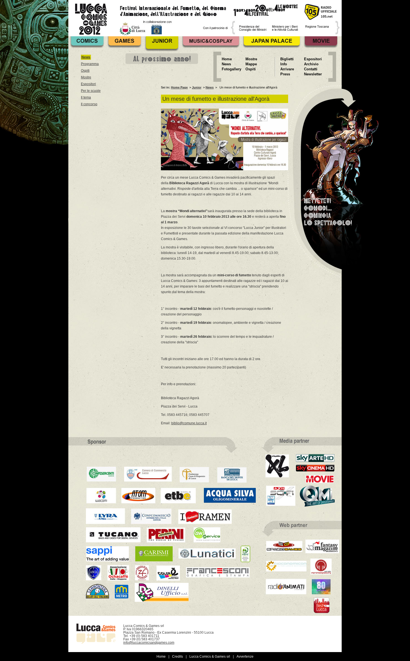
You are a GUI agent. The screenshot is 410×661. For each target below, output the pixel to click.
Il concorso (89, 104)
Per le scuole (91, 91)
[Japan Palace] (272, 43)
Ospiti (85, 71)
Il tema (86, 97)
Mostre (86, 77)
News (210, 87)
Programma (90, 64)
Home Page (179, 87)
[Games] (124, 43)
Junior (196, 87)
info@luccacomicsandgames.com (148, 643)
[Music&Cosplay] (211, 43)
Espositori (88, 84)
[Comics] (87, 43)
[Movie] (320, 43)
